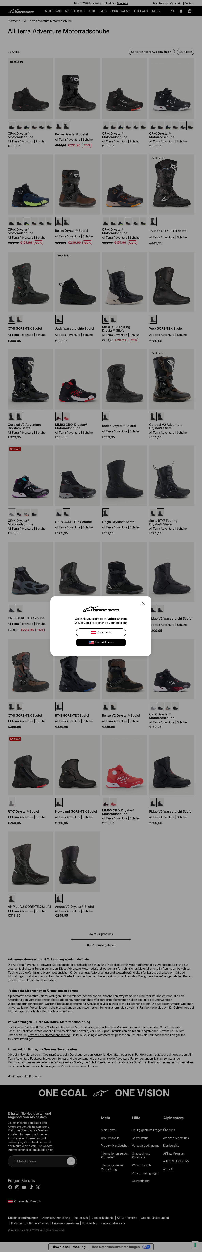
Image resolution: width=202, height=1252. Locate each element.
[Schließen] (144, 603)
